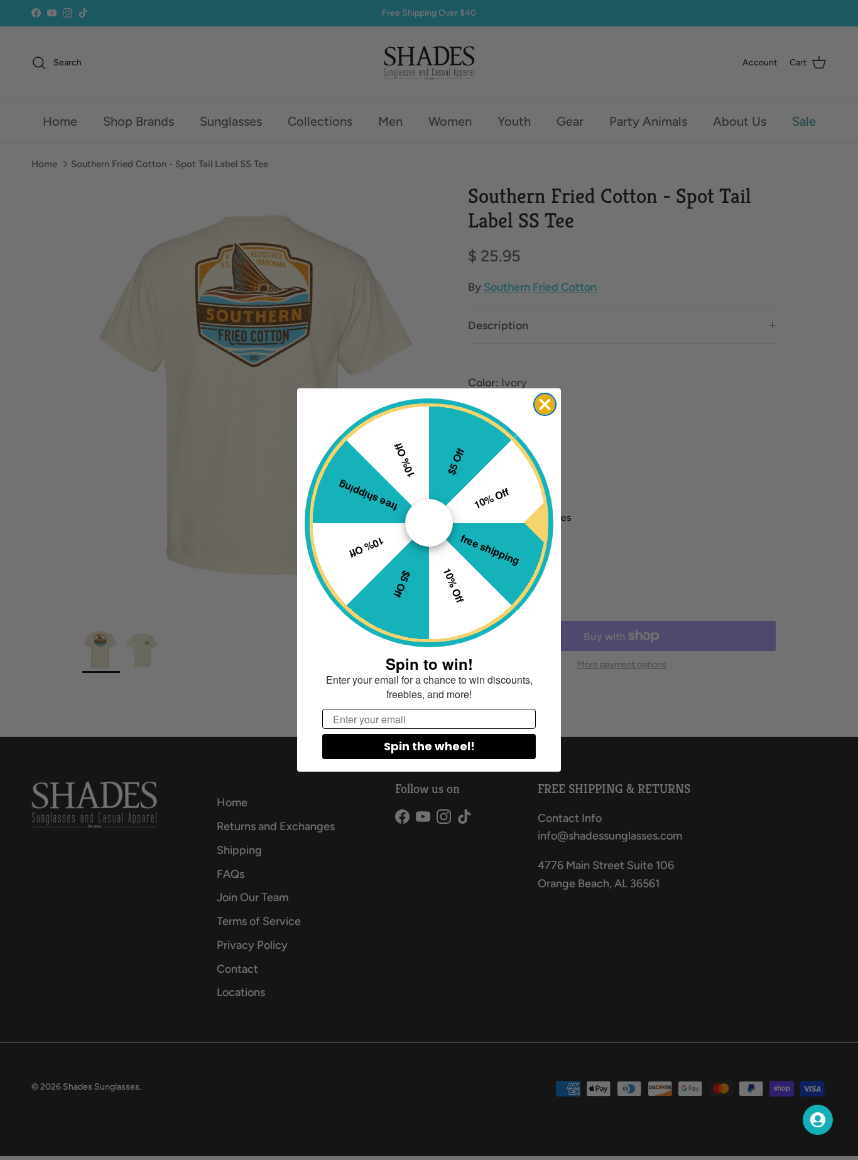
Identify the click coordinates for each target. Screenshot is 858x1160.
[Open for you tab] (818, 1120)
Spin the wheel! (429, 746)
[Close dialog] (545, 404)
